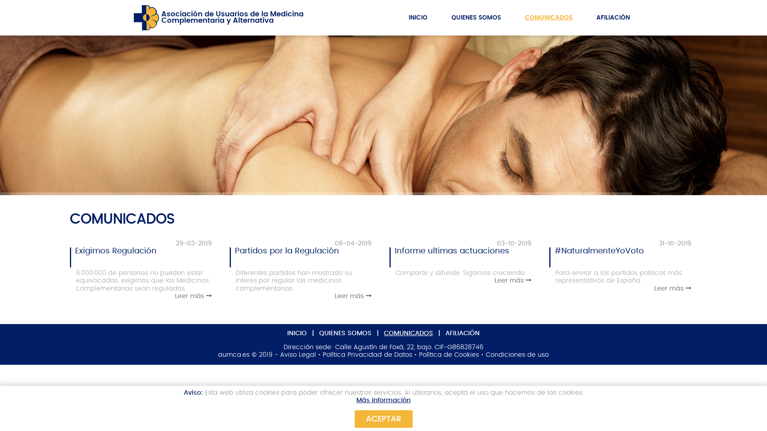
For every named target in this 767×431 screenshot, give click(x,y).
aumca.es (234, 355)
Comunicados (548, 18)
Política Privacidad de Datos (367, 355)
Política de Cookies (449, 355)
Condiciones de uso (517, 355)
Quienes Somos (476, 18)
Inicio (418, 18)
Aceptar (383, 419)
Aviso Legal (298, 355)
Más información (383, 400)
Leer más (190, 296)
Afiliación (613, 18)
